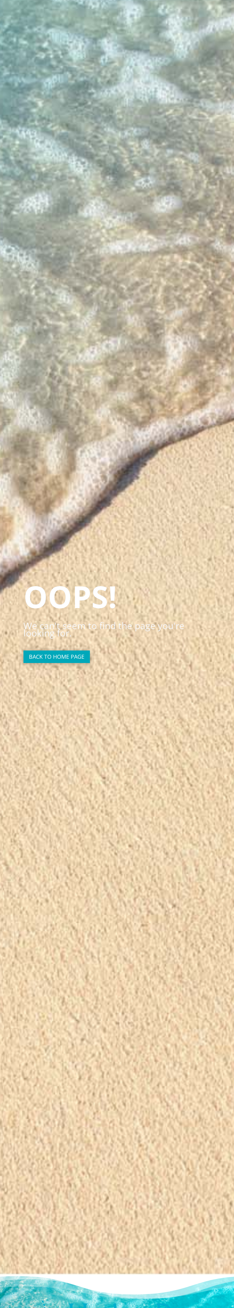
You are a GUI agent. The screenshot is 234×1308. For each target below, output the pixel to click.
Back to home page (56, 656)
